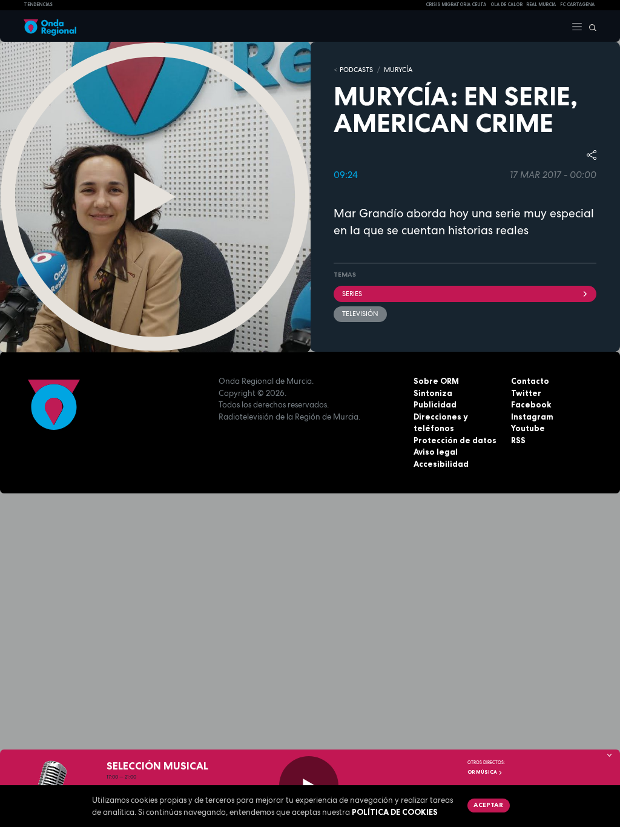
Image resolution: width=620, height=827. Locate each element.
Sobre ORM (436, 381)
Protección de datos (455, 440)
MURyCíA (398, 69)
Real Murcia (541, 4)
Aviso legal (436, 451)
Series (352, 293)
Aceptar (488, 804)
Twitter (526, 393)
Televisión (360, 313)
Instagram (532, 416)
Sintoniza (433, 393)
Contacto (530, 381)
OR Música (482, 772)
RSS (518, 440)
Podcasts (356, 69)
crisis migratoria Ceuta (456, 4)
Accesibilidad (441, 464)
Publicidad (435, 404)
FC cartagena (577, 4)
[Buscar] (589, 26)
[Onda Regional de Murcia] (50, 26)
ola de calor (506, 4)
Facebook (531, 404)
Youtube (528, 428)
